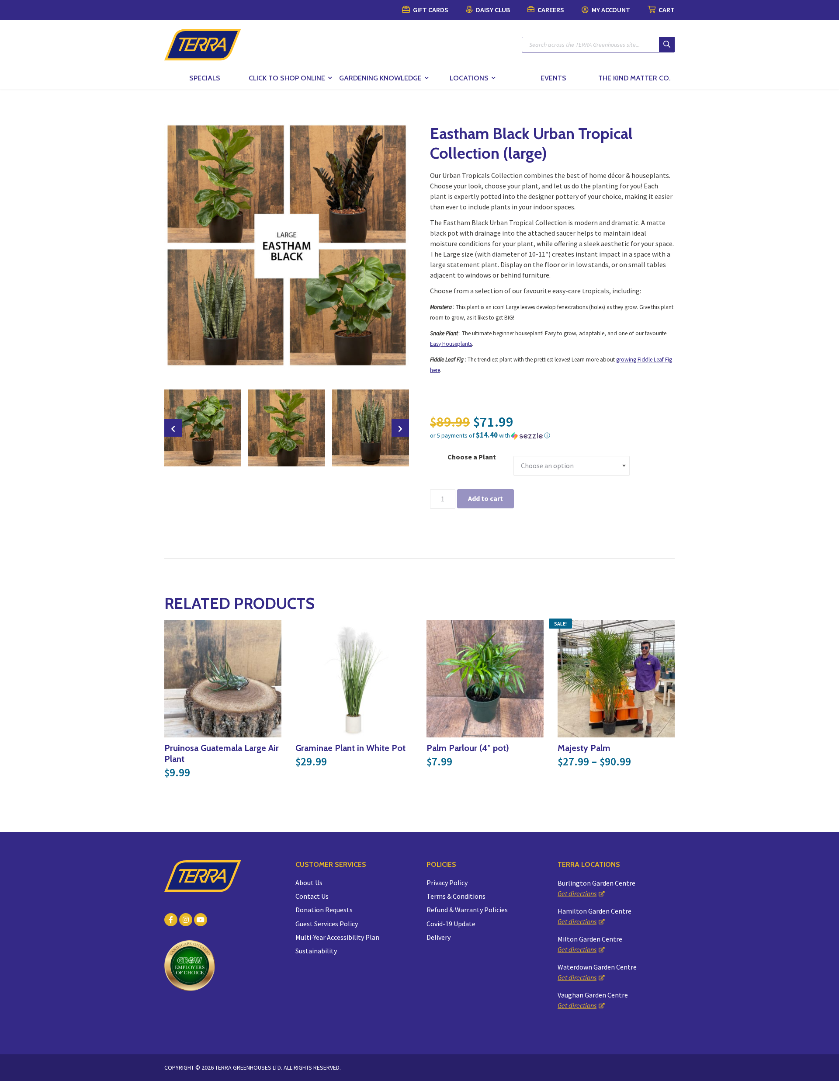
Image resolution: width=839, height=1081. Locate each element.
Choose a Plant (471, 456)
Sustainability (316, 950)
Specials (204, 78)
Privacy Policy (447, 882)
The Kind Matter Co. (634, 78)
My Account (610, 9)
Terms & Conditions (455, 896)
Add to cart (485, 498)
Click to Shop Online (287, 78)
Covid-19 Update (450, 923)
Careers (550, 9)
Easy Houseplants (451, 344)
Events (553, 78)
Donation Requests (324, 909)
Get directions (577, 893)
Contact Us (312, 896)
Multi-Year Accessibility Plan (337, 937)
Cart (666, 9)
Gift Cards (430, 9)
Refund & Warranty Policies (467, 909)
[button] (552, 435)
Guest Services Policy (326, 923)
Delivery (438, 937)
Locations (469, 78)
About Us (308, 882)
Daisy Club (492, 9)
